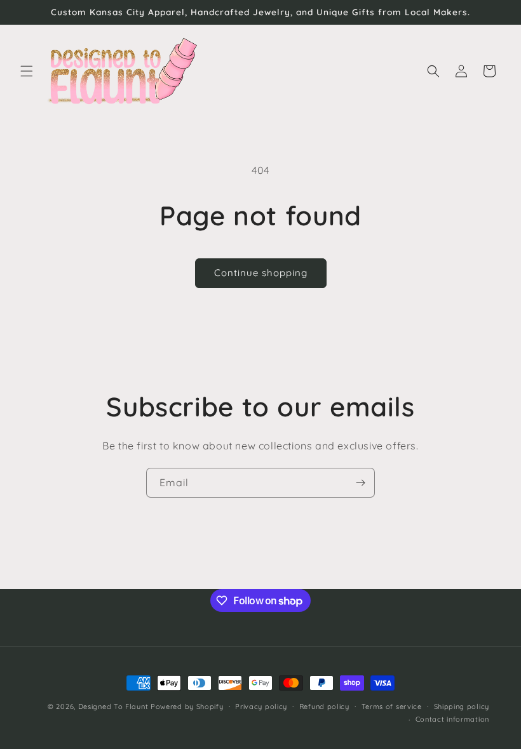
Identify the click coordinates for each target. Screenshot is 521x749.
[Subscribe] (360, 483)
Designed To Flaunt (113, 706)
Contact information (452, 719)
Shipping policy (462, 706)
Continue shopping (261, 273)
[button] (27, 71)
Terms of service (392, 706)
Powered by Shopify (187, 706)
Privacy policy (261, 706)
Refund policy (324, 706)
